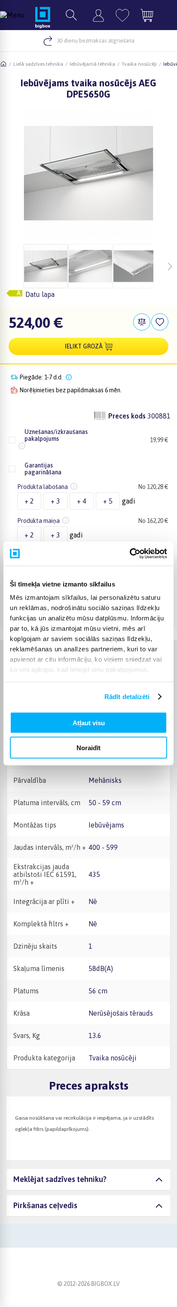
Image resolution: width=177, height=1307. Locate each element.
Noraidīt (88, 747)
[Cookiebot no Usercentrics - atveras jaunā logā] (129, 553)
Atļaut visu (89, 722)
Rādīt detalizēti (127, 696)
